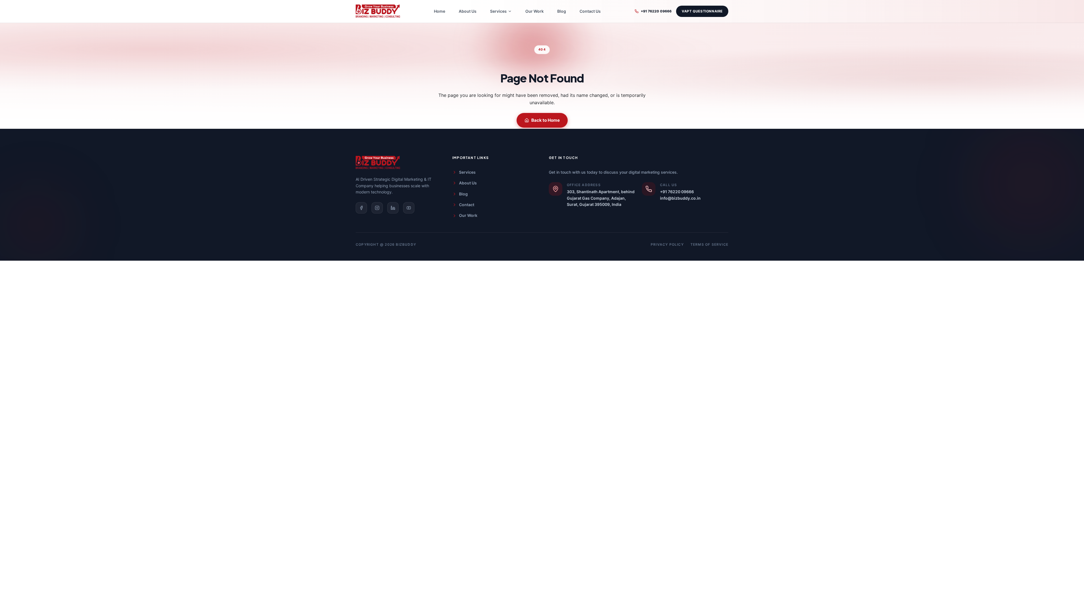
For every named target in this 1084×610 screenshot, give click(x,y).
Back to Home (545, 120)
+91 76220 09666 (656, 11)
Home (439, 11)
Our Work (534, 11)
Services (467, 172)
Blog (561, 11)
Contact (466, 204)
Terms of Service (709, 244)
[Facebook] (361, 207)
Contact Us (590, 11)
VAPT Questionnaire (702, 11)
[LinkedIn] (393, 207)
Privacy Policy (667, 244)
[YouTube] (408, 207)
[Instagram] (377, 207)
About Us (468, 11)
